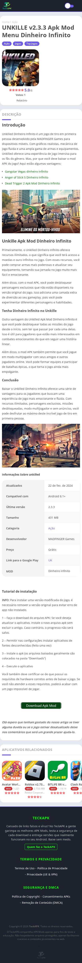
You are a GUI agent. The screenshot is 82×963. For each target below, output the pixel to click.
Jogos (18, 43)
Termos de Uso (24, 868)
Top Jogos (31, 43)
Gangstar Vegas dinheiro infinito (26, 171)
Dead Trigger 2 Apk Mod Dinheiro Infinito (32, 183)
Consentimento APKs (56, 896)
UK (50, 560)
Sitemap (41, 946)
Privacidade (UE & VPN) (42, 874)
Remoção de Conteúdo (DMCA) (42, 902)
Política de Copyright (26, 896)
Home (5, 22)
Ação (15, 22)
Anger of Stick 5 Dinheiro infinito (26, 177)
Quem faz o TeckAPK (41, 847)
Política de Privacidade (52, 868)
